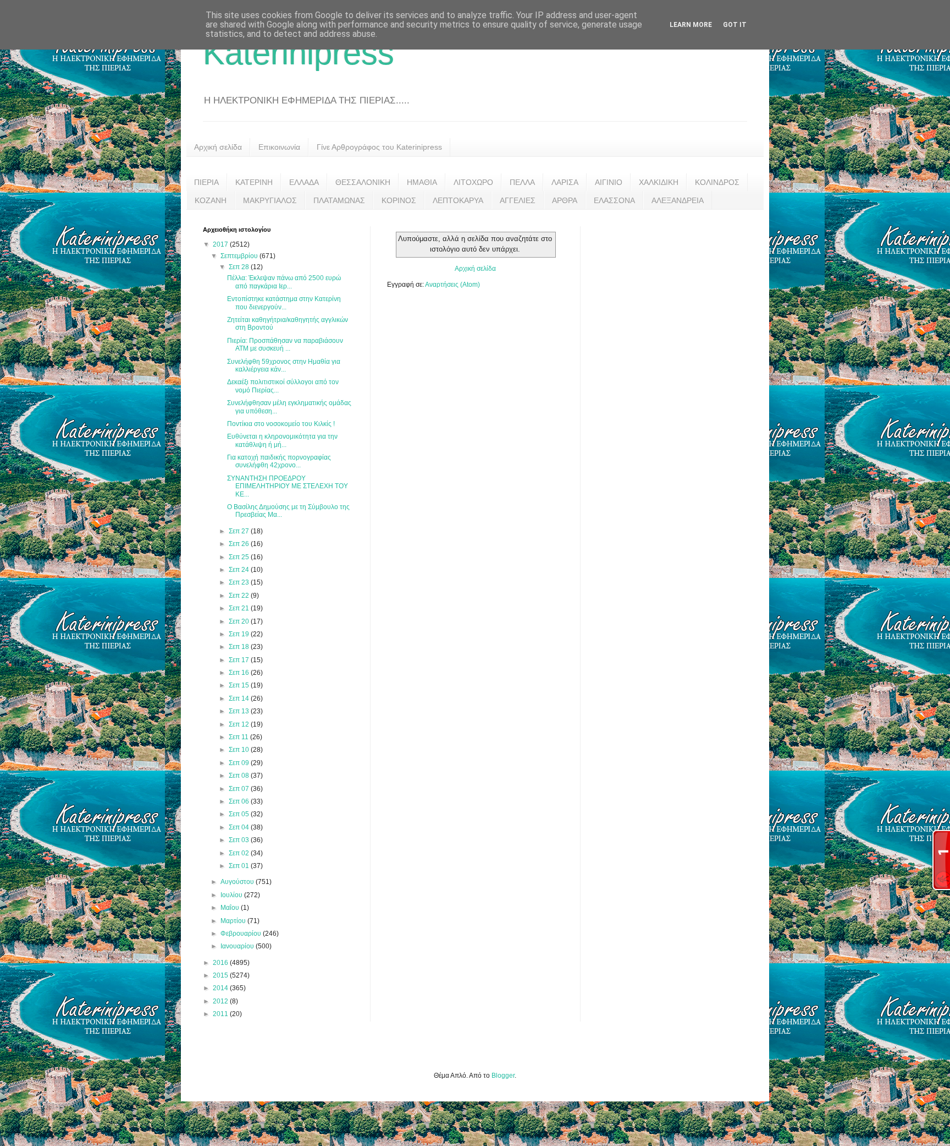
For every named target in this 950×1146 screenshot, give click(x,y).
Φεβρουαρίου (241, 933)
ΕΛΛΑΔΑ (304, 182)
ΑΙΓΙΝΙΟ (608, 182)
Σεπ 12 (240, 724)
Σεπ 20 (240, 621)
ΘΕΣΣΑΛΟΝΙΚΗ (362, 182)
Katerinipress (298, 53)
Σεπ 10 (240, 750)
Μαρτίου (233, 921)
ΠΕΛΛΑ (522, 182)
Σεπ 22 (240, 595)
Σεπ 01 (240, 866)
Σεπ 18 (240, 647)
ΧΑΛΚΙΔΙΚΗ (658, 182)
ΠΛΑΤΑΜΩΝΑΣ (339, 200)
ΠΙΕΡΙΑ (206, 182)
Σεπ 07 (240, 789)
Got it (735, 25)
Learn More (691, 25)
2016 (221, 963)
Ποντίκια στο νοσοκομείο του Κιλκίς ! (281, 424)
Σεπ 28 (240, 267)
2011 (221, 1014)
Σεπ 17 (240, 660)
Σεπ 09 (240, 763)
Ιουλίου (232, 895)
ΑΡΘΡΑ (564, 200)
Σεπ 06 (240, 801)
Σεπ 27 (240, 531)
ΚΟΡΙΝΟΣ (399, 200)
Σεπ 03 (240, 840)
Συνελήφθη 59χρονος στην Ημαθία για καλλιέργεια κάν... (283, 365)
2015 (221, 975)
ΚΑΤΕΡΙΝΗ (254, 182)
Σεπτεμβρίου (239, 256)
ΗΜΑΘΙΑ (422, 182)
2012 (221, 1001)
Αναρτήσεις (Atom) (452, 284)
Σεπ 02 (240, 853)
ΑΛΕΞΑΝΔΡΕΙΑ (677, 200)
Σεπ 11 (239, 737)
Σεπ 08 (240, 775)
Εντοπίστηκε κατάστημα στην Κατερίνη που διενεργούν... (284, 302)
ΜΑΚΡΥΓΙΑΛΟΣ (270, 200)
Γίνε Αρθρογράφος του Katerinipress (379, 147)
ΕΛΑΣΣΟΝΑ (614, 200)
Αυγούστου (238, 882)
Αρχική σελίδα (218, 147)
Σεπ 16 (240, 672)
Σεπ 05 (240, 814)
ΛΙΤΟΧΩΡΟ (473, 182)
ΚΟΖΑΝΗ (211, 200)
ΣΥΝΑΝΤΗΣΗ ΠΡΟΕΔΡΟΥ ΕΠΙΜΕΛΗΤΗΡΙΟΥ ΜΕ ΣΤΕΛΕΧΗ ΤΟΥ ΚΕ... (287, 486)
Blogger (503, 1075)
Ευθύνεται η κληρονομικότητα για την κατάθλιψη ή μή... (282, 440)
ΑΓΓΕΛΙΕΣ (517, 200)
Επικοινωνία (279, 147)
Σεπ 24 (240, 570)
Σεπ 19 (240, 634)
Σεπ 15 (240, 685)
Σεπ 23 (240, 582)
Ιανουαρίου (238, 946)
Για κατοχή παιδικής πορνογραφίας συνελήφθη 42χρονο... (279, 461)
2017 (221, 244)
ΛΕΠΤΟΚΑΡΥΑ (458, 200)
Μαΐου (230, 908)
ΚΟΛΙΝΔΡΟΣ (717, 182)
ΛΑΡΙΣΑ (564, 182)
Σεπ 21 (240, 608)
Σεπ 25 (240, 557)
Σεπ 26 (240, 544)
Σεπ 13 (240, 711)
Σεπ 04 (240, 827)
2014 (221, 988)
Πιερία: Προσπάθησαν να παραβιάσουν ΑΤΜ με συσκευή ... (285, 344)
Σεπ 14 (240, 698)
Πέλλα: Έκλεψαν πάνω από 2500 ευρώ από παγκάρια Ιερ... (284, 282)
